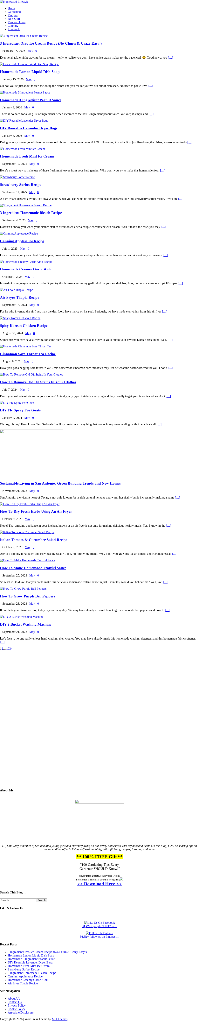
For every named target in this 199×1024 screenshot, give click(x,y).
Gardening (14, 11)
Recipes (12, 15)
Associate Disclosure (20, 1012)
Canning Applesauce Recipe (22, 241)
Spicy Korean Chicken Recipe (23, 326)
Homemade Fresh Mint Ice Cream (27, 156)
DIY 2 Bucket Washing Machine (25, 624)
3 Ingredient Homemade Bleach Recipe (31, 213)
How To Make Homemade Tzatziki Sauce (33, 568)
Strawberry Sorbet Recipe (20, 185)
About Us (14, 998)
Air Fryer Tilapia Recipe (19, 297)
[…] (170, 57)
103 (8, 648)
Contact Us (15, 1002)
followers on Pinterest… (99, 936)
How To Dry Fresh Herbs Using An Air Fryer (36, 511)
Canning (13, 25)
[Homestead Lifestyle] (14, 1)
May (30, 50)
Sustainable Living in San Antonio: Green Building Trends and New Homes (60, 483)
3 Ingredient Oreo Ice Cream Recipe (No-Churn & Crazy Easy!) (51, 43)
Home (11, 8)
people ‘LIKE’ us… (99, 926)
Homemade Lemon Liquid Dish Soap (30, 72)
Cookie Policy (16, 1009)
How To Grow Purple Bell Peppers (27, 596)
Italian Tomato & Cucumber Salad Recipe (33, 540)
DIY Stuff (14, 18)
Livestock (14, 29)
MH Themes (59, 1019)
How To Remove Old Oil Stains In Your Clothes (38, 382)
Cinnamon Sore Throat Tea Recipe (28, 354)
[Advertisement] (99, 722)
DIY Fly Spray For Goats (20, 410)
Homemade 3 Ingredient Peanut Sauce (30, 100)
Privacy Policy (17, 1005)
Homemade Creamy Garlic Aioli (25, 269)
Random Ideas (16, 22)
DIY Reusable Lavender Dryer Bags (28, 128)
